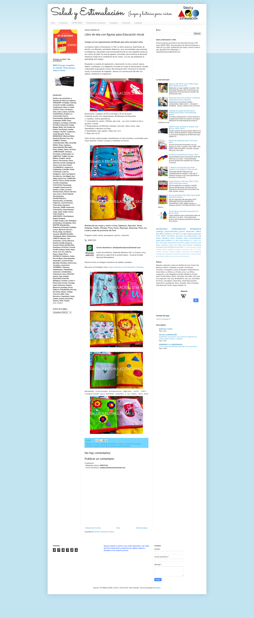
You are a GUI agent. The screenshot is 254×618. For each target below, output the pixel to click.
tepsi (181, 236)
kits (157, 234)
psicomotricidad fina (124, 446)
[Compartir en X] (101, 440)
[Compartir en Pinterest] (106, 440)
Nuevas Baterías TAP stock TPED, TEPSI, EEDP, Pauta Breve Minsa (184, 182)
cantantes (178, 249)
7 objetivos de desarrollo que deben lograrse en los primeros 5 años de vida (183, 168)
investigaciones (160, 254)
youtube (168, 240)
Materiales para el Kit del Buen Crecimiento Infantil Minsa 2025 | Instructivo (184, 99)
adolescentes (192, 236)
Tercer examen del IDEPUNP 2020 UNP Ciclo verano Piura (178, 346)
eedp (181, 240)
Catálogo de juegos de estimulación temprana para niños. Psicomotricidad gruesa (182, 113)
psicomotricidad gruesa (175, 231)
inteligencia (197, 251)
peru (184, 245)
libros (108, 446)
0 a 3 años (175, 240)
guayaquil (186, 251)
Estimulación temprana (96, 23)
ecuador (158, 251)
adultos (165, 249)
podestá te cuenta (165, 329)
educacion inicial (195, 243)
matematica (177, 254)
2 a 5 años (186, 247)
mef (175, 245)
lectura (103, 446)
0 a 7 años (193, 240)
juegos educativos (162, 245)
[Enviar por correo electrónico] (96, 440)
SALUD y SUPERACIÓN (168, 335)
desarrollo (137, 444)
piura (157, 256)
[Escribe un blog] (98, 440)
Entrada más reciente (93, 528)
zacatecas (186, 256)
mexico (189, 254)
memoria (183, 254)
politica (162, 256)
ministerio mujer (182, 238)
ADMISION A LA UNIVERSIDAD (170, 344)
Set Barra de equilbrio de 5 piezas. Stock (183, 155)
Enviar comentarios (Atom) (104, 532)
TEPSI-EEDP (77, 23)
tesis (170, 256)
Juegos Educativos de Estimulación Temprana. (126, 267)
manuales (186, 240)
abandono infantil (195, 247)
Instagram (114, 23)
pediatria (168, 234)
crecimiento (171, 236)
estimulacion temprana (93, 446)
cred (199, 236)
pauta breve (160, 240)
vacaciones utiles (177, 256)
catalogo (121, 444)
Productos (63, 23)
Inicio (53, 23)
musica (180, 245)
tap (177, 236)
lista (172, 254)
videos (198, 231)
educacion (165, 251)
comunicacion (128, 444)
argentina (171, 249)
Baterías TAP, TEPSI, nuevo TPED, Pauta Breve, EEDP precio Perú (183, 85)
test (185, 236)
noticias (193, 254)
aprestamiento (112, 444)
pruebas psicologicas (194, 245)
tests (177, 247)
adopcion (159, 249)
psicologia (159, 247)
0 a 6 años (183, 234)
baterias (190, 234)
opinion (199, 254)
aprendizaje (103, 444)
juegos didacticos (162, 238)
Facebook (126, 23)
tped (181, 247)
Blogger (158, 588)
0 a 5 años (95, 444)
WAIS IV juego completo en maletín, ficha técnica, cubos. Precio (64, 68)
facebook (172, 251)
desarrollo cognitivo (183, 243)
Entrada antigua (142, 528)
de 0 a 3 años (196, 249)
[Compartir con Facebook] (104, 440)
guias (191, 251)
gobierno (179, 251)
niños (161, 234)
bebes (163, 236)
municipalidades (195, 238)
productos (113, 446)
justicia (168, 254)
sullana (166, 256)
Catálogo (138, 23)
